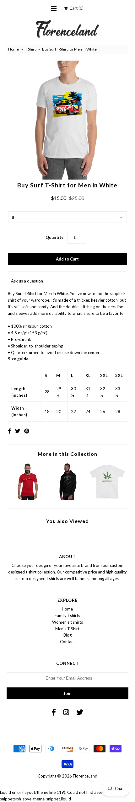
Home (13, 49)
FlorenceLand (85, 775)
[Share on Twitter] (17, 431)
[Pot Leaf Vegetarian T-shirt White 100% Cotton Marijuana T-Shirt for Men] (107, 498)
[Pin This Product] (26, 431)
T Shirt (30, 49)
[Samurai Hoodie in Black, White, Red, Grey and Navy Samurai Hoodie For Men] (67, 498)
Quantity (54, 237)
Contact (67, 641)
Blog (67, 635)
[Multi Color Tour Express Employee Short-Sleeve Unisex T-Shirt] (27, 498)
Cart (76, 8)
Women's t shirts (67, 622)
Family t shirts (67, 615)
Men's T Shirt (67, 628)
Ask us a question (27, 280)
